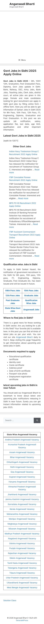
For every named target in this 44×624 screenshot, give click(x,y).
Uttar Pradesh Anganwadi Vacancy (22, 578)
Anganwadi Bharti (22, 4)
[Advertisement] (22, 34)
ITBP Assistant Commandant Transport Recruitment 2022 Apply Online (24, 235)
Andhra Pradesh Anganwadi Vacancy (22, 440)
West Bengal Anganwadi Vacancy (22, 587)
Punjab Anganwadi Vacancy (22, 548)
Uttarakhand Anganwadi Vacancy (22, 583)
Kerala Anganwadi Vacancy (22, 509)
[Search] (37, 420)
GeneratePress (22, 620)
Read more (23, 198)
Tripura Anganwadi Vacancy (22, 573)
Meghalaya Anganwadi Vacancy (22, 524)
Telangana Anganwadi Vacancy (22, 568)
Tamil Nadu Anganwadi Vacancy (22, 563)
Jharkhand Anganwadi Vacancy (22, 494)
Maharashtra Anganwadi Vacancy (22, 514)
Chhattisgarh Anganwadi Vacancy (22, 462)
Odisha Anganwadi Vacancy (22, 543)
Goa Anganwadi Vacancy (22, 472)
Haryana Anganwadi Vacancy (22, 482)
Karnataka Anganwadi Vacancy (22, 504)
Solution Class (9, 600)
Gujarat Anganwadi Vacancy (22, 477)
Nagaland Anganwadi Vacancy (22, 538)
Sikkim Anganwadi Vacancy (22, 558)
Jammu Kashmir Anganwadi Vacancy (22, 499)
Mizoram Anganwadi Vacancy (22, 529)
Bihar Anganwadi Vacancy (22, 457)
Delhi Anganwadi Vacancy (22, 467)
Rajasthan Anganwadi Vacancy (22, 553)
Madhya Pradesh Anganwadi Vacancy (22, 534)
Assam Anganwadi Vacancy (22, 452)
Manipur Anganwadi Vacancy (22, 519)
